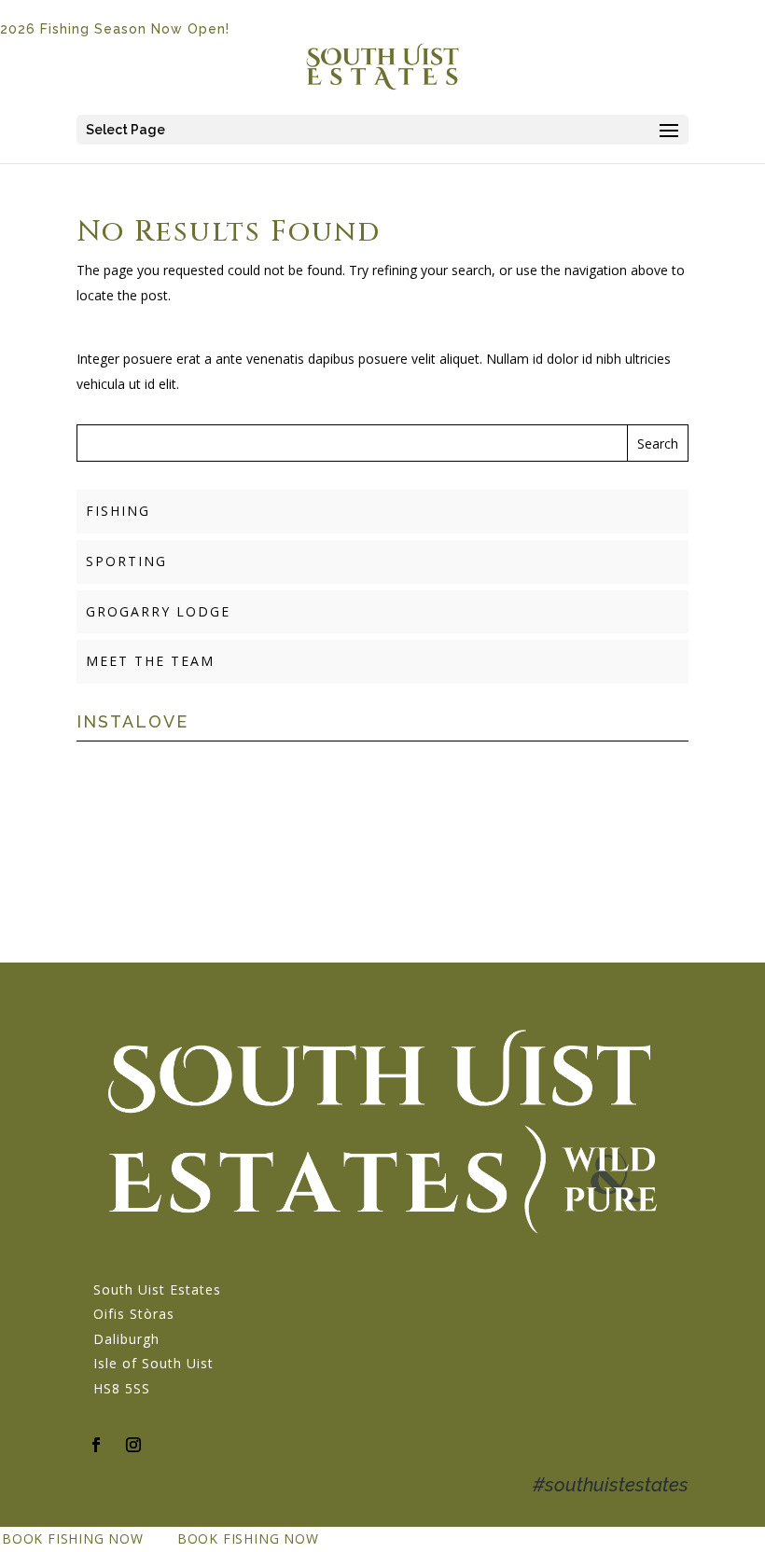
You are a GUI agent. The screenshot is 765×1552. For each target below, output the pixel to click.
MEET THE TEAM (150, 661)
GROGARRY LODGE (158, 611)
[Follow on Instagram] (133, 1445)
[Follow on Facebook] (96, 1445)
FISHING (118, 511)
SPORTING (126, 561)
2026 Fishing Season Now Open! (115, 28)
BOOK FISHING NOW (73, 1538)
